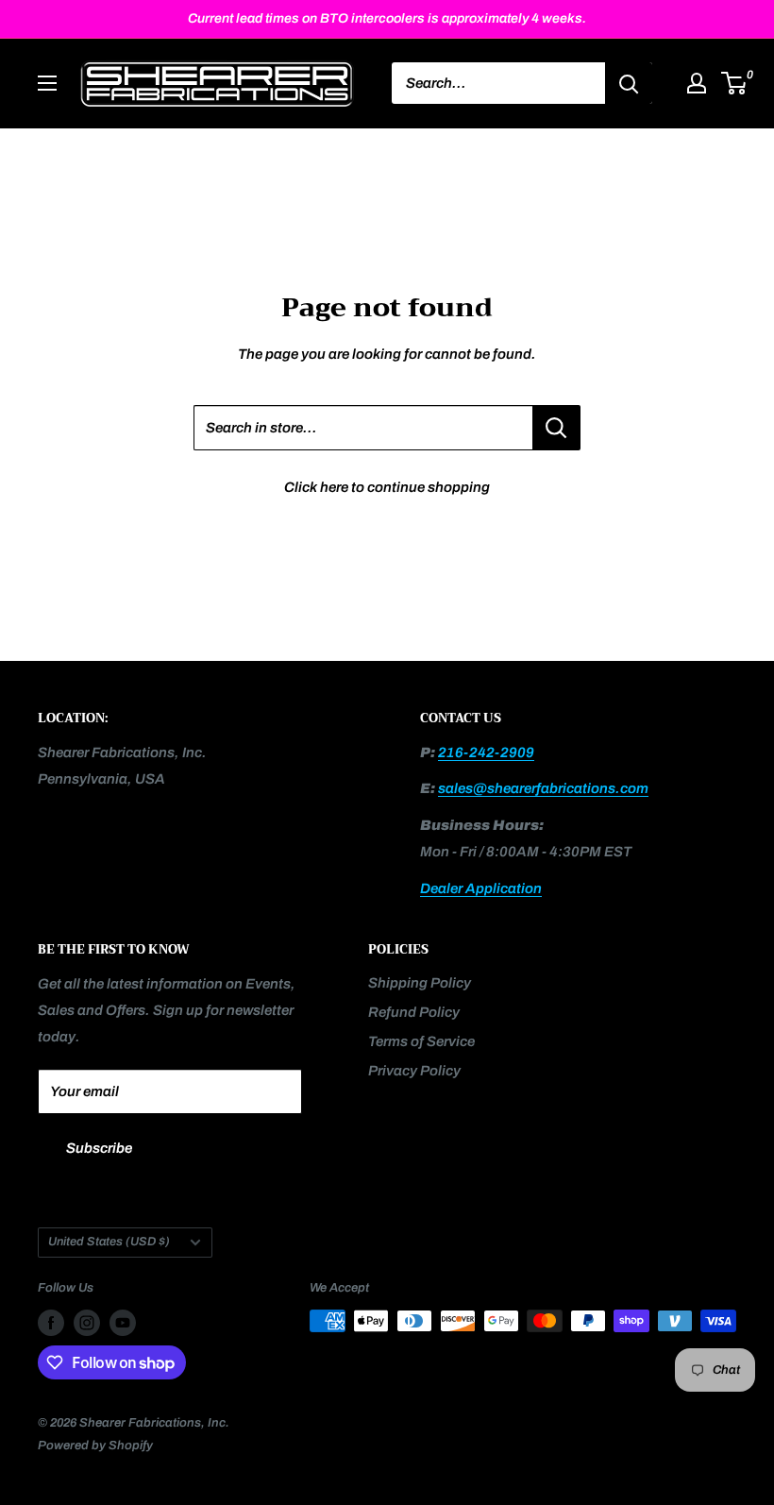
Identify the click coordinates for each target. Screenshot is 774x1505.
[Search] (628, 83)
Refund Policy (414, 1012)
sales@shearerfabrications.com (543, 788)
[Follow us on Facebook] (51, 1323)
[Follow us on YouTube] (122, 1323)
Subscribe (99, 1148)
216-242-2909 (486, 752)
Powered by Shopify (95, 1445)
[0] (735, 83)
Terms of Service (421, 1041)
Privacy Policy (414, 1070)
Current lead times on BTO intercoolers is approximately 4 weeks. (387, 18)
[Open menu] (47, 83)
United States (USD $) (109, 1241)
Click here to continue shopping (387, 487)
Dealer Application (481, 888)
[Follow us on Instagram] (87, 1323)
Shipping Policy (419, 982)
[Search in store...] (556, 427)
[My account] (696, 83)
